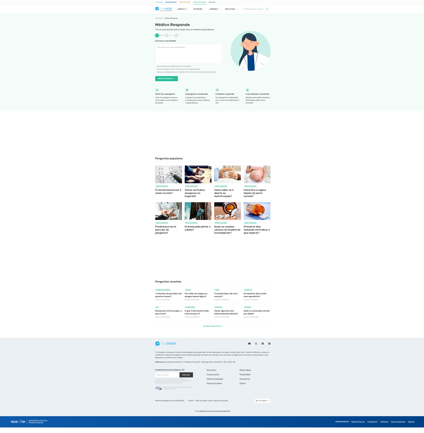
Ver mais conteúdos (211, 326)
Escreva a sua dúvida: (165, 41)
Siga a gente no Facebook (263, 344)
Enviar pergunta (165, 79)
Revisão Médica (245, 374)
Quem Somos (211, 370)
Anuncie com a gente (214, 383)
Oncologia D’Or (372, 422)
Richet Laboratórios (398, 422)
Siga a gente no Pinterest (269, 344)
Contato (243, 383)
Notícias (212, 2)
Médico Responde (199, 2)
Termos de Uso (245, 379)
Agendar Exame (185, 2)
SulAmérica (384, 422)
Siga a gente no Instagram (256, 344)
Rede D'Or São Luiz (358, 422)
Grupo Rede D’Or (224, 411)
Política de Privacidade (215, 379)
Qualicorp (411, 422)
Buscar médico (171, 2)
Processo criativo (213, 374)
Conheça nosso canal (249, 344)
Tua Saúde (159, 2)
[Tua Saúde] (163, 8)
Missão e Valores (245, 370)
